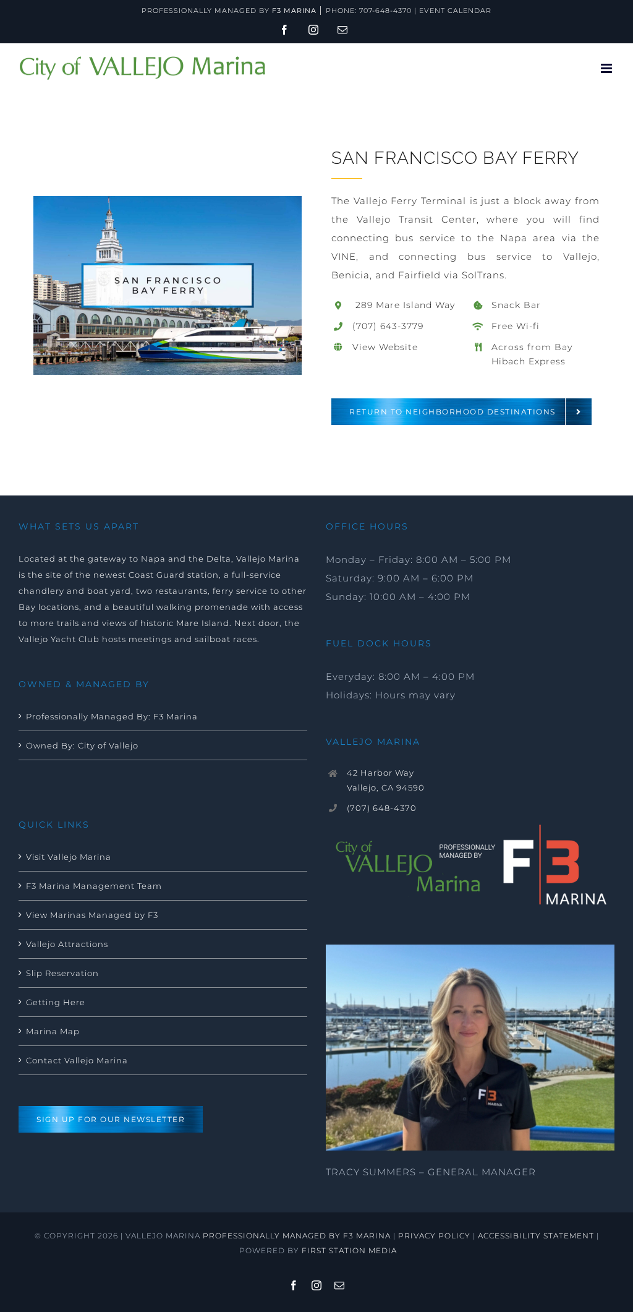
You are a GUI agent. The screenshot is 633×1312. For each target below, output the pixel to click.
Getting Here (55, 1002)
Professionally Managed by (229, 10)
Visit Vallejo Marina (68, 857)
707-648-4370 (385, 10)
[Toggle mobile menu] (607, 68)
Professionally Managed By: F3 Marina (112, 716)
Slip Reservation (62, 973)
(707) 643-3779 (387, 326)
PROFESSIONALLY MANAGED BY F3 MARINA (297, 1235)
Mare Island (202, 623)
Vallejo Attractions (67, 944)
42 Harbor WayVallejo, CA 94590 (386, 780)
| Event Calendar (451, 10)
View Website (385, 347)
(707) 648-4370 (382, 808)
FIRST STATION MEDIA (349, 1250)
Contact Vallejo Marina (77, 1060)
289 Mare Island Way (403, 305)
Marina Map (53, 1031)
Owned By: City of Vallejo (82, 745)
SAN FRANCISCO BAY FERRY (455, 158)
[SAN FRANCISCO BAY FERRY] (167, 201)
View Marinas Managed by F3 (92, 915)
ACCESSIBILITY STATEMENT (536, 1235)
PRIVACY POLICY (434, 1235)
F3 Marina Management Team (94, 886)
